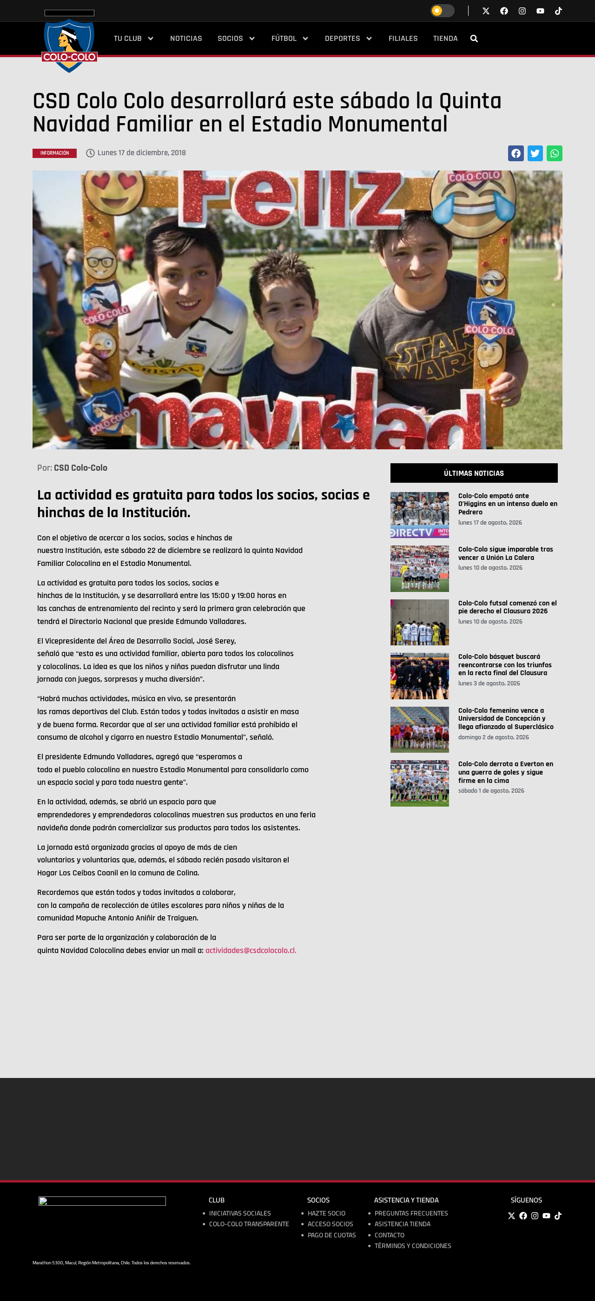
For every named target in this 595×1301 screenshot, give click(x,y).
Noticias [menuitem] (186, 38)
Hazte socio (326, 1213)
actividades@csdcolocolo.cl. (251, 950)
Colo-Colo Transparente (249, 1224)
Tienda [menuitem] (445, 38)
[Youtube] (546, 1216)
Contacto (389, 1235)
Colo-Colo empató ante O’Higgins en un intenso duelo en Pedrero (507, 504)
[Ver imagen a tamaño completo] (297, 310)
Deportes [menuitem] (342, 38)
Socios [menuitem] (230, 38)
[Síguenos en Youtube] (540, 11)
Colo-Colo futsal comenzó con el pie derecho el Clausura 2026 (507, 607)
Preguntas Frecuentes (411, 1213)
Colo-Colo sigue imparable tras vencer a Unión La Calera (505, 554)
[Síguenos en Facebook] (504, 11)
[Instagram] (534, 1216)
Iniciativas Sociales (240, 1213)
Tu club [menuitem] (128, 38)
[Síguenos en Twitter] (486, 11)
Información (54, 153)
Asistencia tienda (402, 1224)
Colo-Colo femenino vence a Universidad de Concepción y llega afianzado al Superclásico (506, 719)
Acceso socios (330, 1224)
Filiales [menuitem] (403, 38)
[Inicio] (69, 41)
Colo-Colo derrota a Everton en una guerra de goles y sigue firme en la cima (505, 772)
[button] (474, 39)
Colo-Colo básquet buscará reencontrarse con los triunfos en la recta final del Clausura (505, 665)
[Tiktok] (558, 11)
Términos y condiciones (413, 1246)
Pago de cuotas (332, 1235)
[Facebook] (523, 1216)
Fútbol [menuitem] (284, 38)
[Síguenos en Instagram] (522, 11)
